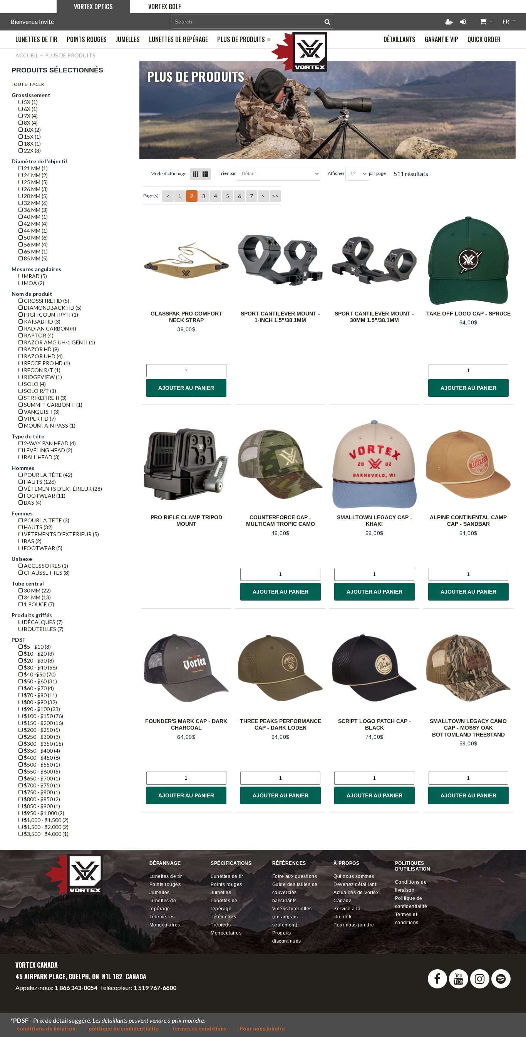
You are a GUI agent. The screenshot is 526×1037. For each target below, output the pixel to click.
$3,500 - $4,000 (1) (46, 834)
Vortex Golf (164, 6)
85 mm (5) (35, 258)
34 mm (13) (37, 597)
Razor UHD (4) (43, 356)
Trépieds (221, 925)
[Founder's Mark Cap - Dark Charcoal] (186, 668)
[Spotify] (501, 978)
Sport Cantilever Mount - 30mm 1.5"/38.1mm (374, 317)
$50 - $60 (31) (40, 681)
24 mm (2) (35, 175)
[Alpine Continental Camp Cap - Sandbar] (468, 464)
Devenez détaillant (354, 884)
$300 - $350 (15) (43, 743)
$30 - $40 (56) (40, 667)
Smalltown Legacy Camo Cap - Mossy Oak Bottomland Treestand (468, 728)
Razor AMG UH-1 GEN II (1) (59, 342)
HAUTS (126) (39, 481)
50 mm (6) (35, 237)
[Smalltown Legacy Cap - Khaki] (374, 464)
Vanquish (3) (41, 411)
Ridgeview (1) (42, 377)
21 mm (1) (35, 168)
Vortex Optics (93, 6)
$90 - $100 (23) (41, 709)
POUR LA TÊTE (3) (46, 520)
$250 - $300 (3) (41, 736)
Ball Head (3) (41, 457)
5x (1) (30, 102)
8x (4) (30, 122)
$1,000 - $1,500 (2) (46, 820)
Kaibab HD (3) (41, 321)
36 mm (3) (35, 209)
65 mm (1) (35, 251)
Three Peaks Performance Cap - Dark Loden (280, 724)
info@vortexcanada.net (46, 994)
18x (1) (32, 143)
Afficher (336, 173)
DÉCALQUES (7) (43, 622)
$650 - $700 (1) (41, 778)
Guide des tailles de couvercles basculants (295, 892)
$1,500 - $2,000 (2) (46, 827)
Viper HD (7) (39, 418)
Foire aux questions (294, 876)
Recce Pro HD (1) (46, 363)
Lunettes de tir (165, 876)
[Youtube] (458, 978)
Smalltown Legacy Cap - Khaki (374, 520)
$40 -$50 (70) (39, 674)
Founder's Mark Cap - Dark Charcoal (186, 724)
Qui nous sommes (353, 876)
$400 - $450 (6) (41, 757)
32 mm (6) (35, 203)
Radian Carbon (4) (49, 328)
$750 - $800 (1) (41, 792)
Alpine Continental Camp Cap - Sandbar (468, 520)
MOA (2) (33, 283)
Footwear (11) (44, 495)
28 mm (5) (35, 196)
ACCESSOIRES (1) (45, 565)
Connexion (462, 21)
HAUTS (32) (38, 527)
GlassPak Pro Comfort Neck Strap (186, 317)
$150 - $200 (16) (43, 723)
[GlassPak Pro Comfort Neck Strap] (186, 260)
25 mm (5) (35, 182)
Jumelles (159, 892)
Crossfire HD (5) (46, 300)
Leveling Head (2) (47, 450)
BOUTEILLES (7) (43, 629)
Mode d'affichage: (169, 173)
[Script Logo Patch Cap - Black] (374, 668)
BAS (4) (32, 502)
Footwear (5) (42, 548)
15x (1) (32, 136)
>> (275, 196)
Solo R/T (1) (39, 391)
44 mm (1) (35, 230)
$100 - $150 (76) (43, 716)
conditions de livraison (46, 1028)
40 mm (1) (35, 216)
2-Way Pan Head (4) (49, 443)
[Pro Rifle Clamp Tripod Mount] (186, 464)
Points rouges (165, 884)
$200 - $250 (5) (41, 730)
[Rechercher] (327, 21)
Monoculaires (164, 925)
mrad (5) (35, 276)
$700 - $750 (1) (41, 785)
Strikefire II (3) (45, 397)
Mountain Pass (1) (49, 425)
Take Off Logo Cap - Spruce (468, 313)
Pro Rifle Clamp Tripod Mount (186, 520)
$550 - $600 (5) (41, 771)
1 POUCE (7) (38, 604)
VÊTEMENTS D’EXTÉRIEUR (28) (62, 488)
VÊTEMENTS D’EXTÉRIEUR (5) (61, 534)
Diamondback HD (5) (52, 307)
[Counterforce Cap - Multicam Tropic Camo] (280, 464)
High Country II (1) (50, 314)
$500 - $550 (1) (41, 764)
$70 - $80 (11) (40, 695)
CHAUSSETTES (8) (46, 572)
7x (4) (30, 115)
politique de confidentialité (124, 1028)
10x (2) (32, 129)
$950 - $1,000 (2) (43, 813)
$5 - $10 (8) (37, 646)
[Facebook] (437, 978)
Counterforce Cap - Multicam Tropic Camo (280, 520)
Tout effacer (28, 84)
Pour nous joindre (353, 925)
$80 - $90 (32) (40, 702)
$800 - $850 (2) (41, 799)
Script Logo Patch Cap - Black (374, 724)
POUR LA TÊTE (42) (47, 475)
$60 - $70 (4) (38, 688)
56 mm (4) (35, 244)
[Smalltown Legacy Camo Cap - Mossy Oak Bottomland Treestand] (468, 668)
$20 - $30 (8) (38, 660)
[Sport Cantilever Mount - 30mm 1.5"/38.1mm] (374, 260)
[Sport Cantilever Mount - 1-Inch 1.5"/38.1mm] (280, 260)
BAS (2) (32, 541)
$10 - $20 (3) (38, 653)
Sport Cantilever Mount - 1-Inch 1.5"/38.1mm (280, 317)
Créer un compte (449, 21)
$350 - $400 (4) (41, 750)
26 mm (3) (35, 189)
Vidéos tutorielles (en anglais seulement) (292, 917)
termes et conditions (199, 1028)
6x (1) (30, 109)
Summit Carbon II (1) (52, 404)
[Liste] (205, 174)
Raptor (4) (38, 335)
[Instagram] (479, 978)
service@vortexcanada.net (117, 994)
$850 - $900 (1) (41, 806)
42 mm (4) (35, 223)
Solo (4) (34, 384)
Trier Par (227, 173)
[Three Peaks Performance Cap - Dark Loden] (280, 668)
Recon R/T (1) (41, 370)
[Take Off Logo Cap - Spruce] (468, 260)
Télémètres (162, 917)
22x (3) (32, 150)
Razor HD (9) (41, 349)
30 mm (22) (37, 590)
